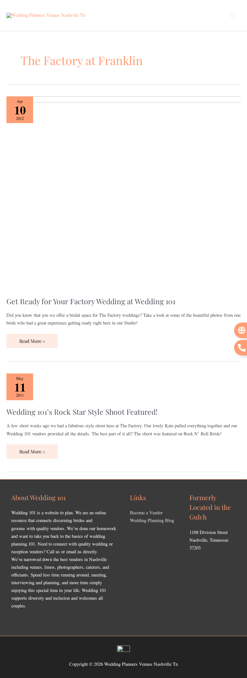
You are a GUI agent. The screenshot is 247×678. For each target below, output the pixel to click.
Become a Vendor (146, 512)
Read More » (32, 339)
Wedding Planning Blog (152, 520)
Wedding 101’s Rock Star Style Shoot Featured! (82, 412)
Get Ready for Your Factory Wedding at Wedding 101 (90, 301)
